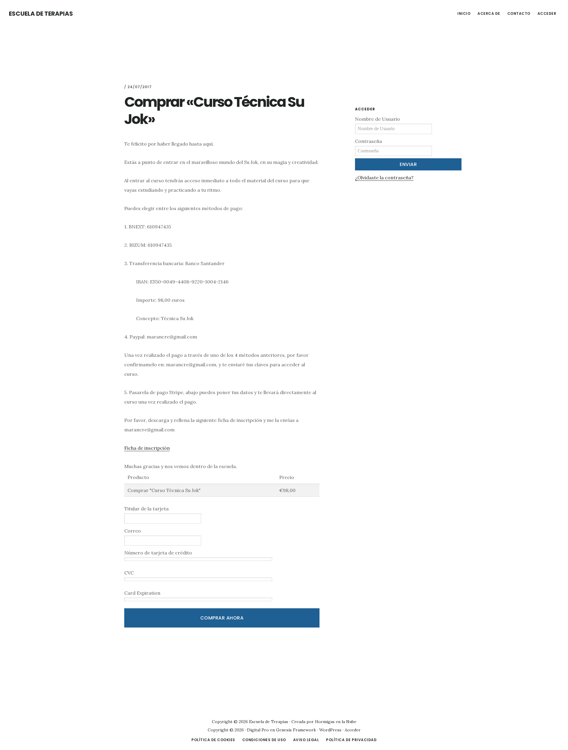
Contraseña (368, 141)
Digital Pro (258, 730)
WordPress (330, 730)
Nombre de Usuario (377, 119)
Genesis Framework (296, 730)
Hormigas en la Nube (335, 721)
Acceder (353, 730)
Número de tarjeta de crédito (158, 553)
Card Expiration (142, 593)
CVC (129, 573)
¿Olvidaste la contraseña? (384, 177)
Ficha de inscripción (147, 448)
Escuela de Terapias (41, 13)
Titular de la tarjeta (146, 509)
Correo (132, 531)
